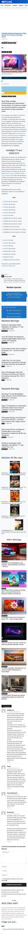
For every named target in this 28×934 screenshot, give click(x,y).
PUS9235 (5, 215)
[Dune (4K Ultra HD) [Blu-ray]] (15, 516)
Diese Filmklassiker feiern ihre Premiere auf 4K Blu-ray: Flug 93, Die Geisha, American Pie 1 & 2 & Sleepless (13, 375)
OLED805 (5, 210)
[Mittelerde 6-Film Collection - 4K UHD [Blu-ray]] (15, 473)
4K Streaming (4, 330)
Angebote (10, 42)
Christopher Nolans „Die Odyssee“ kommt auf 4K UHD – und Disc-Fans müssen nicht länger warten (14, 419)
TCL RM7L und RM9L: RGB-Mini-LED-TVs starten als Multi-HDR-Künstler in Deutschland (14, 669)
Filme (3, 366)
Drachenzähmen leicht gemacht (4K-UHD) (12, 532)
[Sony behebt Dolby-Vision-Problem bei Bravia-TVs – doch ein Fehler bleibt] (14, 606)
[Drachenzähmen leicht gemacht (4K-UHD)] (19, 530)
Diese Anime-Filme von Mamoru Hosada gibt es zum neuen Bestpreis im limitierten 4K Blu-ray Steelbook (14, 432)
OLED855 (5, 207)
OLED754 (5, 248)
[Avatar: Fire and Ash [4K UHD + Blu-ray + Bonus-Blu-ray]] (15, 487)
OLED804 (5, 246)
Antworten (9, 761)
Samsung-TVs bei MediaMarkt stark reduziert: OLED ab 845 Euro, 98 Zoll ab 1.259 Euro (14, 396)
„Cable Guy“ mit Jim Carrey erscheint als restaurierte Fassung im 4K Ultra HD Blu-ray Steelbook (14, 362)
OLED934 (5, 240)
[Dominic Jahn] (3, 279)
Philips (14, 42)
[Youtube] (4, 926)
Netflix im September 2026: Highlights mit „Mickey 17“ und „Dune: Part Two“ (12, 327)
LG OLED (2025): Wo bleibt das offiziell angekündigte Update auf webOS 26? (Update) (13, 339)
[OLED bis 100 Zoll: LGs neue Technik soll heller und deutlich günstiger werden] (14, 631)
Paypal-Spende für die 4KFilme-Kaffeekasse (15, 282)
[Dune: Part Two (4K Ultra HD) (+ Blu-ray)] (15, 501)
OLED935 (5, 201)
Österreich (12, 266)
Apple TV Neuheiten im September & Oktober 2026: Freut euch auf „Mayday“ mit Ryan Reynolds (14, 408)
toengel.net (5, 274)
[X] (2, 926)
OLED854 (5, 243)
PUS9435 (6, 212)
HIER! (4, 896)
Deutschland (5, 266)
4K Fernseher (4, 42)
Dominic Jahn (5, 41)
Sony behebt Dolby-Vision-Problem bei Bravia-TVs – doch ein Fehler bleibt (14, 350)
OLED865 (5, 204)
